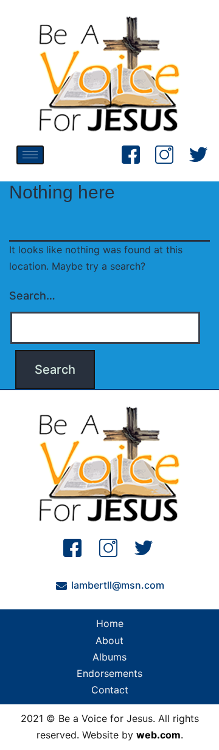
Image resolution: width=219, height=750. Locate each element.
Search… (32, 295)
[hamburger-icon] (30, 154)
